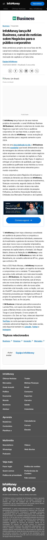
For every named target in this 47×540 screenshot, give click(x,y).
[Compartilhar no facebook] (15, 71)
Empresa (16, 341)
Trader (27, 378)
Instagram (7, 330)
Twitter (35, 327)
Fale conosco (30, 478)
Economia (7, 396)
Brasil (26, 387)
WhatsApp (7, 449)
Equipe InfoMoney (10, 61)
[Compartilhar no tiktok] (29, 489)
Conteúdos (7, 426)
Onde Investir (8, 387)
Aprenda (7, 417)
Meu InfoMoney (36, 9)
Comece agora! (22, 220)
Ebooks (27, 430)
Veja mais (8, 462)
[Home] (13, 3)
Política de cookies (32, 466)
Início (5, 9)
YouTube (6, 321)
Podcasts (6, 454)
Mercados (38, 341)
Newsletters (37, 4)
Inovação (27, 341)
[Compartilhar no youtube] (33, 489)
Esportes (28, 396)
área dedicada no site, (22, 145)
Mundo (6, 400)
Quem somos (8, 471)
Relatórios (7, 422)
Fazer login (7, 466)
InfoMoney (8, 374)
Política (6, 392)
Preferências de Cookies (31, 472)
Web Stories (29, 449)
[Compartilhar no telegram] (31, 71)
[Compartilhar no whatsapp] (10, 71)
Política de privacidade (12, 475)
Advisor (6, 409)
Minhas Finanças (31, 383)
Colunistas (28, 409)
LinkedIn (27, 327)
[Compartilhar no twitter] (21, 71)
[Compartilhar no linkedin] (26, 71)
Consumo (28, 392)
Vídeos (27, 445)
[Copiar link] (37, 71)
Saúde (27, 405)
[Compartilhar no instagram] (5, 489)
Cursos (27, 425)
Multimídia (8, 440)
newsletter (14, 148)
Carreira (27, 400)
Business (6, 26)
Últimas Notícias (18, 9)
